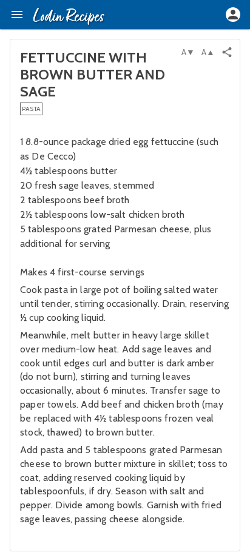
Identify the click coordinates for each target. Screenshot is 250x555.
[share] (227, 52)
